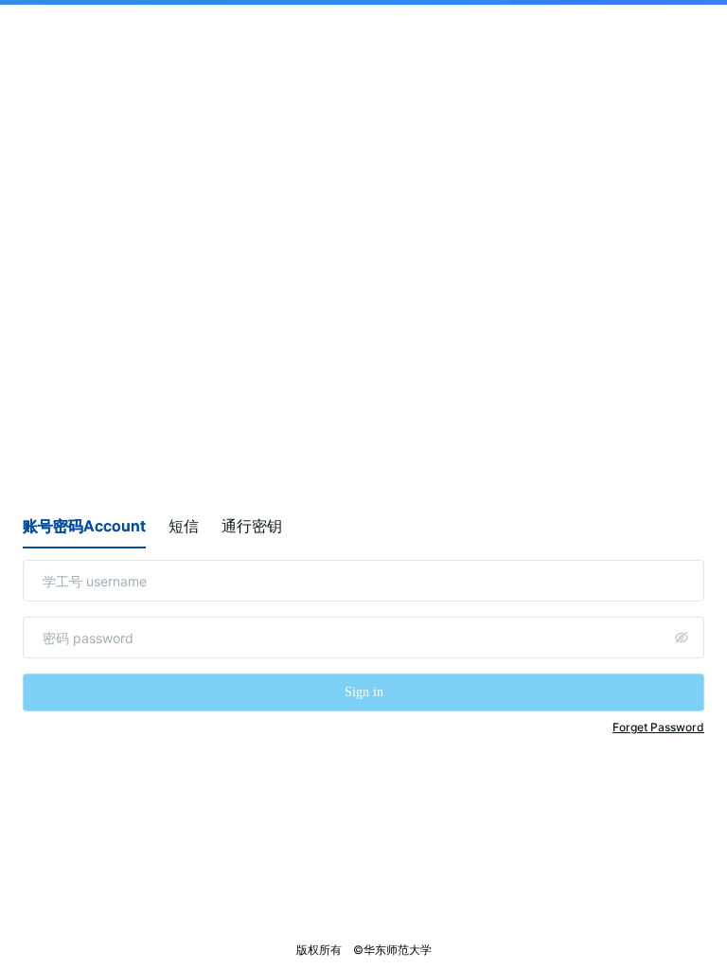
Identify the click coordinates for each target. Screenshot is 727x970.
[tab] (84, 525)
